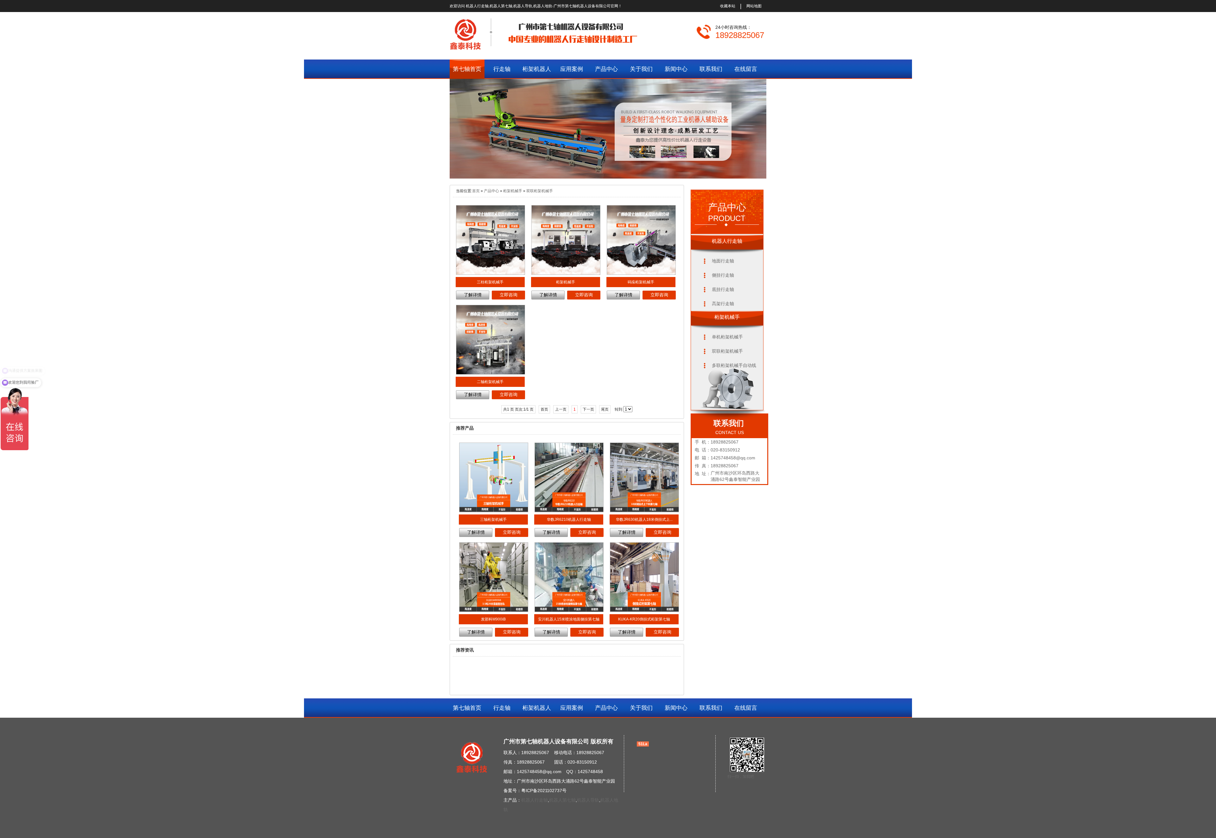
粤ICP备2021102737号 (544, 790)
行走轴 (501, 69)
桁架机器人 (536, 69)
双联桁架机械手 (539, 191)
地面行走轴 (723, 260)
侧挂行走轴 (723, 275)
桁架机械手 (512, 191)
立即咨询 (508, 294)
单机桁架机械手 (727, 336)
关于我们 (641, 69)
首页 (476, 191)
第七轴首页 (467, 69)
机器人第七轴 (562, 800)
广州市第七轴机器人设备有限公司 (582, 6)
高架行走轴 (723, 303)
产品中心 (606, 69)
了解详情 (473, 294)
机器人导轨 (588, 800)
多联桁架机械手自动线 (734, 365)
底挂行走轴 (723, 289)
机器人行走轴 (534, 800)
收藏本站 (727, 6)
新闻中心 (676, 69)
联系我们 (711, 69)
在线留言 (745, 69)
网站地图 (754, 6)
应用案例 (571, 69)
